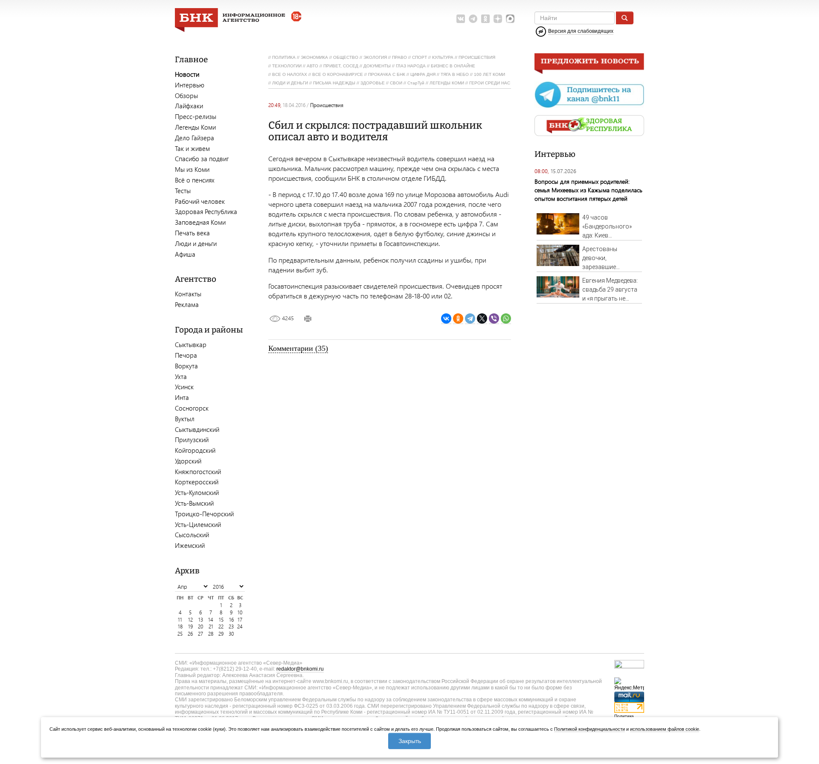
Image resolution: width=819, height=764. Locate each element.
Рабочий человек (200, 201)
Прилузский (192, 439)
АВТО (312, 66)
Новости (187, 74)
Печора (186, 355)
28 (210, 634)
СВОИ (396, 83)
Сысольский (192, 534)
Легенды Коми (195, 127)
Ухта (181, 376)
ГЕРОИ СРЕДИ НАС (489, 83)
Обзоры (186, 95)
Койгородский (195, 450)
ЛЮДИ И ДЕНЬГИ (290, 83)
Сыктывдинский (197, 429)
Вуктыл (185, 418)
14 (210, 619)
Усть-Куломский (197, 492)
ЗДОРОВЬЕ (372, 83)
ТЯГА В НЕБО (455, 74)
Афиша (185, 254)
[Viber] (494, 318)
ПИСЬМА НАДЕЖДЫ (334, 83)
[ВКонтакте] (446, 318)
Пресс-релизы (195, 116)
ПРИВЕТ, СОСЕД (340, 66)
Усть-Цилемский (198, 524)
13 (200, 619)
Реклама (187, 304)
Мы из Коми (192, 169)
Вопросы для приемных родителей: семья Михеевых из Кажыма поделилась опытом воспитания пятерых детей (588, 190)
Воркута (186, 366)
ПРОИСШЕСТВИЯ (477, 57)
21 (211, 626)
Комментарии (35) (298, 348)
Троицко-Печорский (204, 513)
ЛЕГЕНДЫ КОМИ (447, 83)
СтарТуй (415, 83)
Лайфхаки (189, 105)
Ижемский (190, 545)
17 (240, 619)
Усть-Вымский (194, 503)
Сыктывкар (190, 344)
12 (190, 619)
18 (180, 626)
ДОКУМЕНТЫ (377, 66)
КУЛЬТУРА (442, 57)
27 (200, 634)
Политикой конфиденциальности (589, 729)
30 (231, 634)
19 (190, 626)
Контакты (188, 293)
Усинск (184, 386)
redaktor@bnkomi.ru (300, 669)
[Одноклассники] (458, 318)
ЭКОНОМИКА (314, 57)
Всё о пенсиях (195, 180)
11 (180, 619)
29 (221, 634)
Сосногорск (192, 408)
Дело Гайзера (194, 137)
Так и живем (192, 148)
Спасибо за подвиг (202, 158)
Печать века (192, 233)
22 (221, 626)
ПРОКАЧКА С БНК (386, 74)
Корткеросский (196, 482)
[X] (482, 318)
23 (231, 626)
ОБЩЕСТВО (345, 57)
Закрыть (409, 741)
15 (221, 619)
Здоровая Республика (206, 211)
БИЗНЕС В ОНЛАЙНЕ (453, 66)
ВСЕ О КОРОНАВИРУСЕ (337, 74)
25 (180, 634)
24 (240, 626)
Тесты (183, 190)
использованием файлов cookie (664, 729)
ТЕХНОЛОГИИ (287, 66)
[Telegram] (470, 318)
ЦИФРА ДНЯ (423, 74)
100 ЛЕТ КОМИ (489, 74)
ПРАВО (399, 57)
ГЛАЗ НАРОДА (411, 66)
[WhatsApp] (506, 318)
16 (231, 619)
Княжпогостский (198, 471)
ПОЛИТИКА (284, 57)
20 (200, 626)
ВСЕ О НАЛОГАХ (289, 74)
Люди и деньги (196, 243)
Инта (182, 397)
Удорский (188, 461)
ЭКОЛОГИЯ (375, 57)
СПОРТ (419, 57)
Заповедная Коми (200, 222)
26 (190, 634)
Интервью (189, 85)
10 (240, 612)
